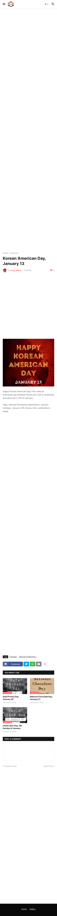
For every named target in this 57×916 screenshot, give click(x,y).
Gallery (32, 909)
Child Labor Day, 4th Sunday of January (12, 726)
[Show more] (45, 664)
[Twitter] (26, 664)
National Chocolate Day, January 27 (41, 697)
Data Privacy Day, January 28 (11, 697)
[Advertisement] (28, 130)
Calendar (14, 253)
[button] (4, 4)
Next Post (48, 766)
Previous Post (10, 766)
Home (5, 253)
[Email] (39, 664)
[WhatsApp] (32, 664)
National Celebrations (27, 657)
